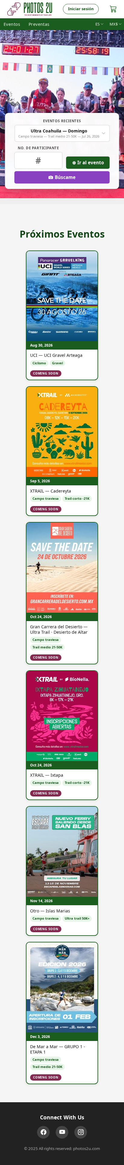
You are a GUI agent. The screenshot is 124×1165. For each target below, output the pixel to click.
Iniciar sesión (81, 8)
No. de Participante (38, 148)
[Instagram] (80, 1132)
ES (97, 24)
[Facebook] (43, 1132)
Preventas (39, 24)
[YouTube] (62, 1132)
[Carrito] (113, 8)
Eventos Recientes (62, 121)
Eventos (12, 24)
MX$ (114, 24)
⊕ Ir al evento (88, 162)
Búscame (65, 177)
